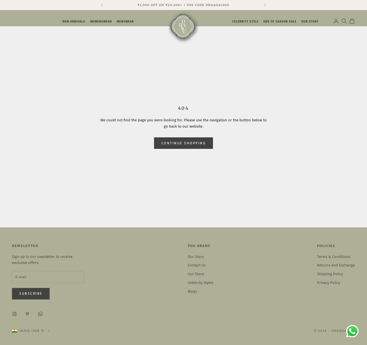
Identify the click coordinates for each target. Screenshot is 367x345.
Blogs (192, 291)
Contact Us (197, 265)
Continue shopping (183, 143)
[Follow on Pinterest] (27, 313)
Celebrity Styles (200, 282)
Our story (310, 21)
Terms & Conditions (333, 256)
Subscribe (30, 293)
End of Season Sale (279, 21)
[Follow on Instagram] (14, 313)
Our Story (196, 256)
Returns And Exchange (336, 265)
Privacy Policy (328, 282)
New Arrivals (73, 21)
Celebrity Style (245, 21)
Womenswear (101, 21)
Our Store (196, 274)
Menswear (125, 21)
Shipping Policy (330, 274)
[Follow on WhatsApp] (40, 313)
